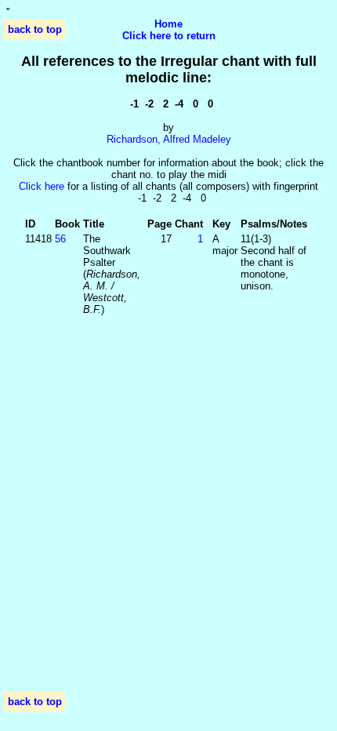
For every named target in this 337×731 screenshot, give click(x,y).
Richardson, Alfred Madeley (169, 139)
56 (60, 239)
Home (168, 24)
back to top (35, 29)
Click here (41, 186)
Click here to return (169, 36)
